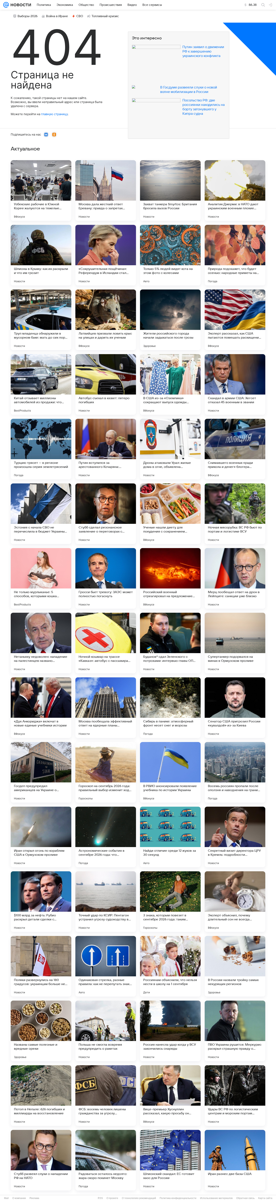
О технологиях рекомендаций (139, 1198)
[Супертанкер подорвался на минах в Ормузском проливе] (235, 643)
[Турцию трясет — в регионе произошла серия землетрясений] (41, 449)
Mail (6, 1198)
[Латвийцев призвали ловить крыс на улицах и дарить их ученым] (105, 319)
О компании (19, 1198)
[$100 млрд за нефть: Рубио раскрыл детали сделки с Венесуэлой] (41, 901)
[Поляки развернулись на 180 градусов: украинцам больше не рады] (41, 966)
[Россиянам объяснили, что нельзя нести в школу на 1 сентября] (170, 966)
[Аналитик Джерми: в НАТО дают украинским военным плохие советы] (235, 190)
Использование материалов (216, 1198)
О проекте (112, 1198)
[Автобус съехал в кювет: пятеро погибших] (105, 384)
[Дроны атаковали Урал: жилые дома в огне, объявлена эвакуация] (170, 449)
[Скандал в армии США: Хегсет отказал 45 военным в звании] (235, 384)
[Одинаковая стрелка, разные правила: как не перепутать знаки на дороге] (105, 966)
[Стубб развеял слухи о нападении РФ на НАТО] (41, 1160)
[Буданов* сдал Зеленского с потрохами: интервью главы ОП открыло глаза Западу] (170, 643)
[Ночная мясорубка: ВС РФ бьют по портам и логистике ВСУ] (235, 513)
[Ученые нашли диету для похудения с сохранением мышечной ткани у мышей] (170, 513)
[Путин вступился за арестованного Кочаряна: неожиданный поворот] (105, 449)
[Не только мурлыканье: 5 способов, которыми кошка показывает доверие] (41, 578)
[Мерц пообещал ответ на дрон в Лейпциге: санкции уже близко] (235, 578)
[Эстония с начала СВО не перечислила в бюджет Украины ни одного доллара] (41, 513)
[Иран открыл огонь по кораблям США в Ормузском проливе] (41, 837)
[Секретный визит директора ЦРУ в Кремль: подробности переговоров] (235, 837)
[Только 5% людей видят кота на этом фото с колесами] (170, 255)
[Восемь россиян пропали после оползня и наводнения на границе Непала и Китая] (235, 772)
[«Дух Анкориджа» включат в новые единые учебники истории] (41, 707)
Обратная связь (245, 1198)
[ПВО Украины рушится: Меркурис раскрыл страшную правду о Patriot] (235, 1031)
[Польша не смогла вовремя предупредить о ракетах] (105, 1031)
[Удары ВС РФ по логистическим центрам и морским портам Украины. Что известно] (235, 1095)
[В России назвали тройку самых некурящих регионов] (235, 966)
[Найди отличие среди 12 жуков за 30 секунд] (170, 837)
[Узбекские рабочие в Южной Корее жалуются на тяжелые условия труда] (41, 190)
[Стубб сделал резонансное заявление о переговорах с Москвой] (105, 513)
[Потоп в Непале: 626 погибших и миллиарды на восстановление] (41, 1095)
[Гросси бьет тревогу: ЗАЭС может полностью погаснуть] (105, 578)
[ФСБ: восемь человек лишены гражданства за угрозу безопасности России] (105, 1095)
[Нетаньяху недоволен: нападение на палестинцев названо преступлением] (41, 643)
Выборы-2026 (28, 16)
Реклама (34, 1198)
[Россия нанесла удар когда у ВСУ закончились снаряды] (170, 1031)
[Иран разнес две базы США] (235, 1160)
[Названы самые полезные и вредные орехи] (41, 1031)
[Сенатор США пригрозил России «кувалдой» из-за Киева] (235, 707)
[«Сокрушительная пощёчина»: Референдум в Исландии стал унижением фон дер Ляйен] (105, 255)
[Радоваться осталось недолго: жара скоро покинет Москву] (105, 1160)
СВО (79, 16)
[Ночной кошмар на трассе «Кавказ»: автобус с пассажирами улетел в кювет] (105, 643)
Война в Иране (57, 16)
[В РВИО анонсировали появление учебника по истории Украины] (170, 772)
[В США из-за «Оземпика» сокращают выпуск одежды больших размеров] (170, 384)
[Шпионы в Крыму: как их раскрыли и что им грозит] (41, 255)
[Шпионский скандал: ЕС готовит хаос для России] (170, 1160)
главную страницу (54, 114)
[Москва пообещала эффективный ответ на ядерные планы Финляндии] (105, 707)
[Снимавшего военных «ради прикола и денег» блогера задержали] (235, 449)
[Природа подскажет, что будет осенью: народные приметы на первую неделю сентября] (235, 255)
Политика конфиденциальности (178, 1198)
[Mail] (6, 5)
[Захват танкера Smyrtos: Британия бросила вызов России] (170, 190)
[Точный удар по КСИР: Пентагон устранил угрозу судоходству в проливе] (105, 901)
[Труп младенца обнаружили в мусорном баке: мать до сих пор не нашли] (41, 319)
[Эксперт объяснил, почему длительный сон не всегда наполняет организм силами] (235, 901)
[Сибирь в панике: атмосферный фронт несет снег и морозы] (170, 707)
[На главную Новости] (20, 5)
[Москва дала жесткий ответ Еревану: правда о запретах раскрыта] (105, 190)
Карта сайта (265, 1198)
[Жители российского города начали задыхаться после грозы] (170, 319)
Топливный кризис (105, 16)
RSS (100, 1198)
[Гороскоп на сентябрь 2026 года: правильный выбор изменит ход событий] (105, 772)
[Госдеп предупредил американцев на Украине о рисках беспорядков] (41, 772)
